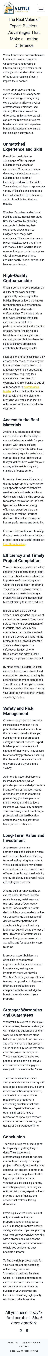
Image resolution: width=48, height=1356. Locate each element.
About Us (13, 1343)
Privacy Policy (31, 1343)
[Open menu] (41, 8)
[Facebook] (21, 1330)
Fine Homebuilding (14, 544)
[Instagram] (27, 1330)
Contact (24, 1346)
